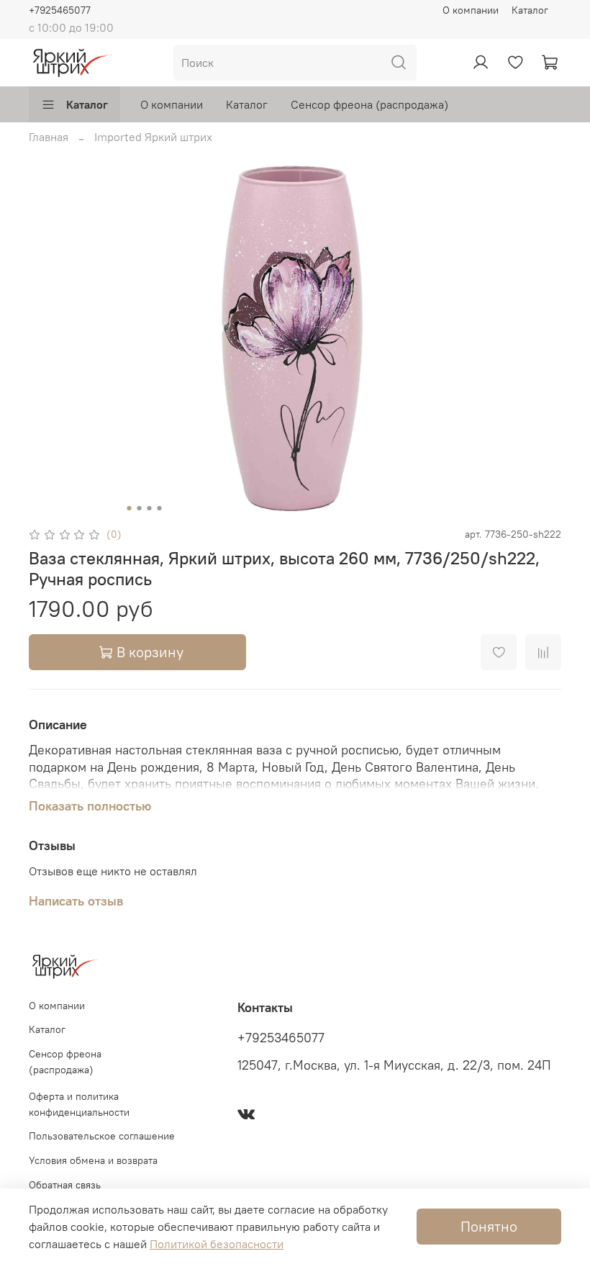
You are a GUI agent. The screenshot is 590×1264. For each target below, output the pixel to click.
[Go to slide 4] (160, 508)
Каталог (530, 10)
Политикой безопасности (216, 1244)
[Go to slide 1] (129, 508)
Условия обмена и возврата (93, 1160)
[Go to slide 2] (139, 508)
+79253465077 (280, 1038)
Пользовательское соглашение (102, 1135)
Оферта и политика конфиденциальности (79, 1104)
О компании (470, 10)
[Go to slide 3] (150, 508)
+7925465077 (60, 10)
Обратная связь (65, 1184)
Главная (48, 137)
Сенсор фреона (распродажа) (369, 104)
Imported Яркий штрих (153, 137)
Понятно (488, 1226)
